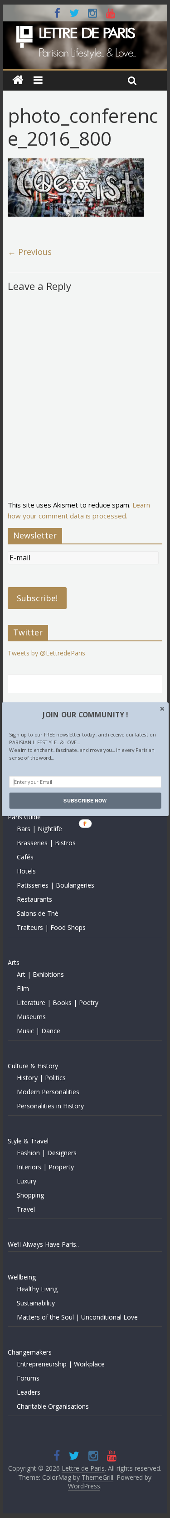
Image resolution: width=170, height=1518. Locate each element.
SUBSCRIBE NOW (85, 800)
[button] (85, 715)
